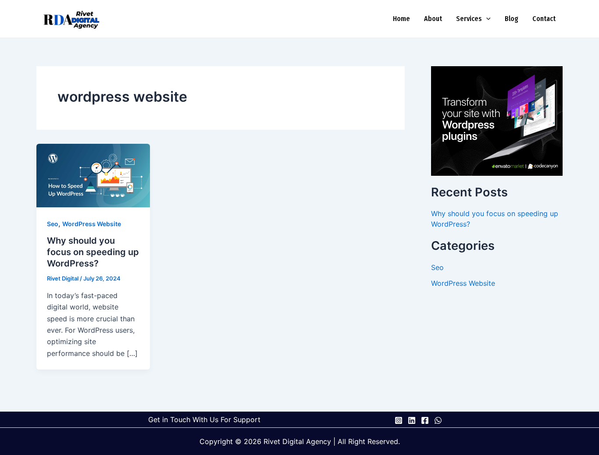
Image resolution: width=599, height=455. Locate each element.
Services (469, 18)
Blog (511, 18)
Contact (544, 18)
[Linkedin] (412, 420)
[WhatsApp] (438, 420)
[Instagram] (399, 420)
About (433, 18)
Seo (52, 224)
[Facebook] (425, 420)
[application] (486, 18)
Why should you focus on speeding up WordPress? (93, 252)
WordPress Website (91, 224)
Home (401, 18)
